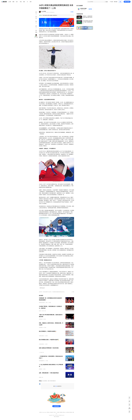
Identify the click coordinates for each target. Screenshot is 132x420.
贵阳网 (40, 377)
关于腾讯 (40, 412)
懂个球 (40, 310)
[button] (90, 9)
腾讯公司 (55, 416)
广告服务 (58, 412)
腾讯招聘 (61, 412)
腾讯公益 (64, 412)
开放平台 (54, 412)
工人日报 (40, 352)
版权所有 (58, 416)
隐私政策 (51, 412)
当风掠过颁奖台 (41, 335)
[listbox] (56, 336)
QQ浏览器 (67, 412)
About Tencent (44, 412)
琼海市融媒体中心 (42, 360)
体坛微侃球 (41, 327)
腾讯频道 (70, 412)
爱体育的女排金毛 (42, 302)
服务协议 (48, 412)
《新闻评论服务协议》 (53, 380)
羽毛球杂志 (41, 319)
